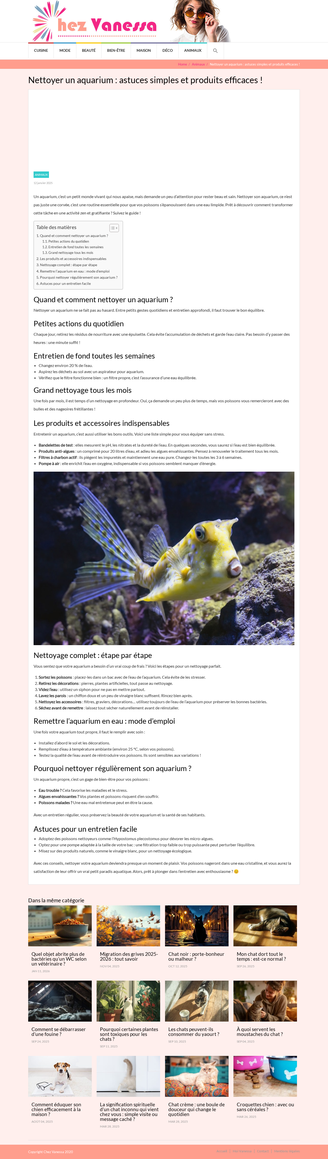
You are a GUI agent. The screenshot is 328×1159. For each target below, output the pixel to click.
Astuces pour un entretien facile (65, 283)
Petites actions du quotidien (68, 241)
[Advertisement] (164, 133)
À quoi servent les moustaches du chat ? (260, 1031)
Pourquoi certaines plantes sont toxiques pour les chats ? (129, 1034)
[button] (215, 50)
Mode (64, 50)
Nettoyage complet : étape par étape (68, 265)
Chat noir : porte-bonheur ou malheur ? (196, 956)
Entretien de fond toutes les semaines (76, 247)
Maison (144, 50)
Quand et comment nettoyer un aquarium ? (74, 235)
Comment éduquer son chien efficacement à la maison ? (56, 1109)
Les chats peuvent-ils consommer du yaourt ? (193, 1031)
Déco (167, 50)
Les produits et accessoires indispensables (73, 258)
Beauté (89, 50)
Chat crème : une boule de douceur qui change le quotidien (196, 1109)
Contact (263, 1151)
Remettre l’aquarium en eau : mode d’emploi (75, 271)
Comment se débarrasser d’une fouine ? (59, 1031)
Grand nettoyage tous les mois (70, 253)
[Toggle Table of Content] (112, 228)
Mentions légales (287, 1151)
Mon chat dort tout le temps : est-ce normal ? (261, 956)
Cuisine (41, 50)
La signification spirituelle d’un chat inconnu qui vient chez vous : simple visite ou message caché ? (129, 1111)
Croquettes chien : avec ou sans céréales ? (265, 1106)
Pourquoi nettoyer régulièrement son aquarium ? (79, 277)
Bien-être (116, 50)
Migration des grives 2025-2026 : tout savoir (129, 956)
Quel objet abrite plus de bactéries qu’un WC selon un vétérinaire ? (59, 959)
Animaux (192, 50)
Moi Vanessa (242, 1151)
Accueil (222, 1151)
